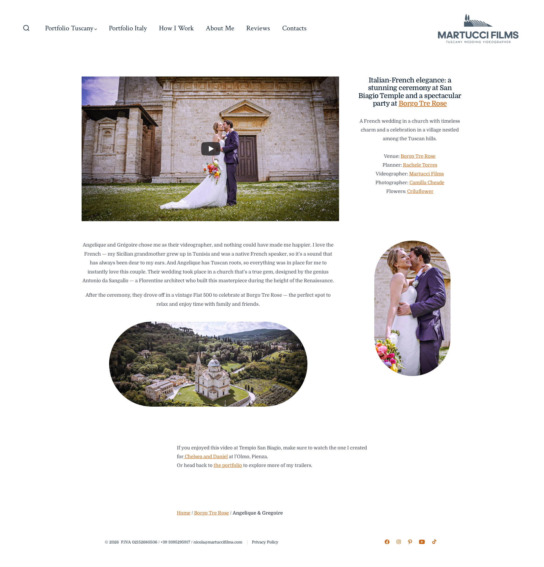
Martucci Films (426, 174)
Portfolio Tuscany (69, 28)
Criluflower (420, 191)
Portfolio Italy (128, 28)
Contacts (294, 28)
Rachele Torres (420, 165)
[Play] (211, 149)
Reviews (258, 28)
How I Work (176, 28)
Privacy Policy (265, 542)
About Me (220, 28)
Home (183, 513)
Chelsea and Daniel (206, 456)
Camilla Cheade (426, 182)
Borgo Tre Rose (423, 103)
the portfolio (228, 465)
